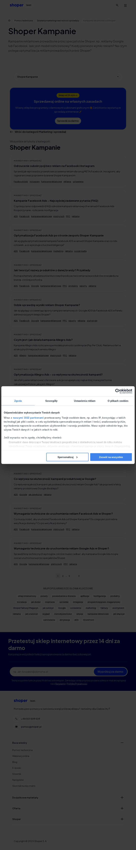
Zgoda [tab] (18, 400)
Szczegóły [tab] (51, 400)
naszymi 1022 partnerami (28, 417)
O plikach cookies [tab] (118, 400)
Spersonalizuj (65, 457)
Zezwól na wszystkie (111, 457)
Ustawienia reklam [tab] (85, 400)
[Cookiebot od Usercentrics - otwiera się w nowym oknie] (117, 391)
